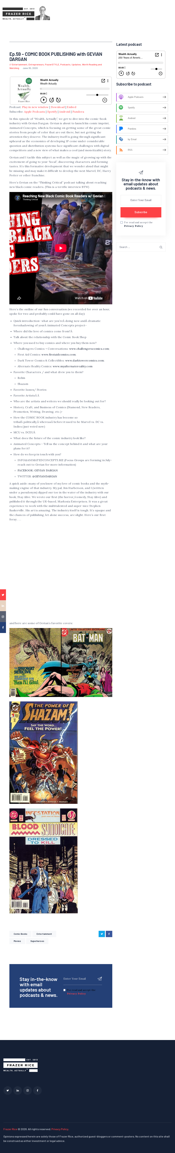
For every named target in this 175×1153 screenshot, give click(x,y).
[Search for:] (141, 246)
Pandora (78, 111)
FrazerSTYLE (52, 64)
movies (17, 941)
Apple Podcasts (34, 111)
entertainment (44, 934)
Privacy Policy (76, 993)
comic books (20, 934)
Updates (76, 64)
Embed (71, 107)
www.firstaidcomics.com (59, 354)
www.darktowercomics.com (84, 360)
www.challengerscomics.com (89, 348)
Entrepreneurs (36, 64)
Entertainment (19, 64)
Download (58, 107)
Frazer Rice (10, 1129)
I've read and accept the (81, 991)
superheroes (37, 941)
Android (64, 111)
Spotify (52, 111)
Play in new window (35, 107)
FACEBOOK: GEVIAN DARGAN (38, 470)
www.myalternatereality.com (72, 366)
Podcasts (65, 64)
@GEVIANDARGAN (44, 476)
